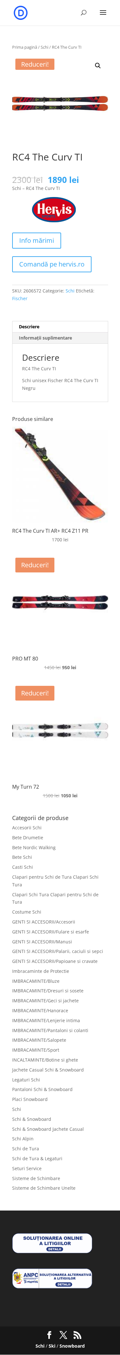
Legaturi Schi (26, 1080)
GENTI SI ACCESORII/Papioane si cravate (55, 961)
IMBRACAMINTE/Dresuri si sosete (48, 991)
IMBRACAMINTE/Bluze (36, 981)
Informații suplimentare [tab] (45, 338)
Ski (52, 1346)
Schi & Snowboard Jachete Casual (48, 1129)
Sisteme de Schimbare (36, 1178)
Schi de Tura (25, 1149)
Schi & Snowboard (31, 1119)
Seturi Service (27, 1168)
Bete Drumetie (27, 837)
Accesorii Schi (27, 828)
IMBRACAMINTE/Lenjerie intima (46, 1020)
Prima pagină (24, 47)
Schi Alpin (23, 1139)
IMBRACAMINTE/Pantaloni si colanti (50, 1030)
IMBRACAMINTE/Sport (35, 1050)
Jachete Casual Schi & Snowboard (48, 1070)
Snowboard (72, 1346)
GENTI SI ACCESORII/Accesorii (43, 922)
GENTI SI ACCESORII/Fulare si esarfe (50, 932)
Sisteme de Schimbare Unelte (44, 1188)
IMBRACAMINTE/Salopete (39, 1040)
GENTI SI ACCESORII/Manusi (42, 942)
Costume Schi (26, 912)
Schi (44, 47)
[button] (98, 65)
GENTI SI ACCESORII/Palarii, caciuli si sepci (57, 951)
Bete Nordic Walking (34, 847)
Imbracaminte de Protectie (40, 971)
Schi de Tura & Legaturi (37, 1158)
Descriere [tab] (29, 327)
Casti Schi (22, 867)
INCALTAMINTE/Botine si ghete (45, 1060)
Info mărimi (36, 240)
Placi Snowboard (30, 1099)
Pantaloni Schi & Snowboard (42, 1089)
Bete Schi (22, 857)
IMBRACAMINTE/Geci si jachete (45, 1001)
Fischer (20, 298)
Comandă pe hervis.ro (51, 264)
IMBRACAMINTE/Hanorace (40, 1010)
